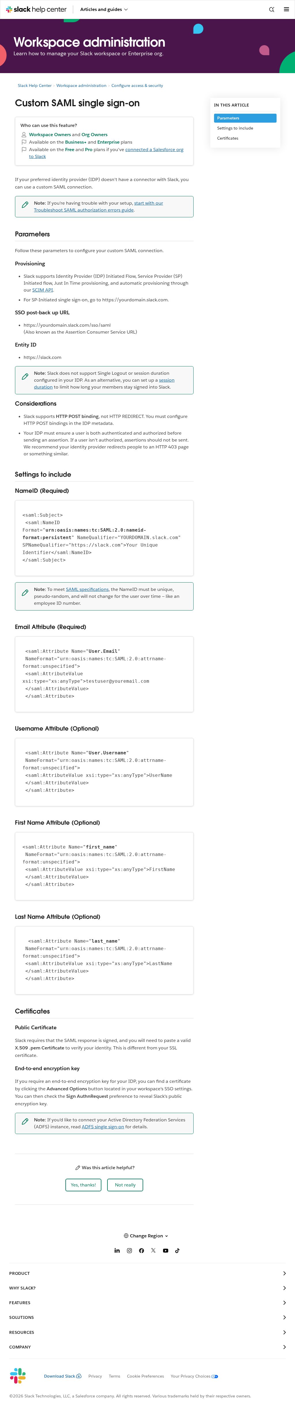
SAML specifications (87, 589)
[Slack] (22, 1376)
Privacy (95, 1376)
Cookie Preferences (145, 1376)
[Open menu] (286, 9)
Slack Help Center (35, 85)
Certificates (227, 138)
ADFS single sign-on (103, 1127)
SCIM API (42, 290)
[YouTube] (165, 1252)
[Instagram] (129, 1252)
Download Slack (59, 1376)
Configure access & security (137, 85)
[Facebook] (141, 1252)
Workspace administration (81, 85)
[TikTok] (177, 1252)
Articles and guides (101, 9)
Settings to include (235, 128)
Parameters (228, 118)
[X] (153, 1252)
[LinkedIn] (117, 1252)
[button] (83, 1185)
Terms (114, 1376)
